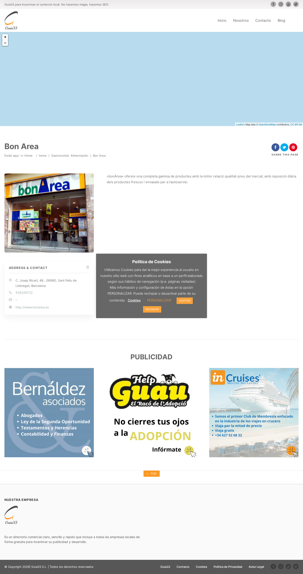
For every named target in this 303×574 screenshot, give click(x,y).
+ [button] (5, 37)
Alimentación (79, 155)
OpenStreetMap (267, 124)
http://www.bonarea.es (32, 307)
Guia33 (165, 566)
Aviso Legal (256, 566)
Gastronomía (60, 155)
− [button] (5, 43)
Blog (281, 20)
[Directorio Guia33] (11, 20)
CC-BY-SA (296, 124)
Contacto (263, 20)
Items (43, 155)
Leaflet (240, 124)
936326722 (24, 292)
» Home (27, 155)
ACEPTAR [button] (184, 300)
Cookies (201, 566)
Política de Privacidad (228, 566)
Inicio (222, 20)
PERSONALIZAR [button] (159, 300)
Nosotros (241, 20)
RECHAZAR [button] (152, 309)
